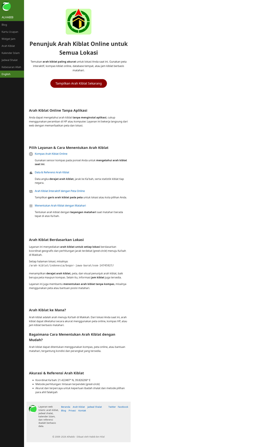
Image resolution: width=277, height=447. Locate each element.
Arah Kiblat (8, 46)
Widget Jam (8, 39)
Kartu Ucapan (10, 32)
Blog (4, 24)
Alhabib (7, 17)
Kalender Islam (11, 53)
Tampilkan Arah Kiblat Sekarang (78, 83)
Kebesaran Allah (11, 67)
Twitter (112, 406)
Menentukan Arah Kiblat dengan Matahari (60, 205)
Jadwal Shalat (10, 60)
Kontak (82, 410)
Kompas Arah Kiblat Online (51, 153)
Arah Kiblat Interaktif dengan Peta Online (60, 191)
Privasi (72, 410)
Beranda (65, 406)
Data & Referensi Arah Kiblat (52, 172)
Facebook (123, 406)
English (6, 74)
